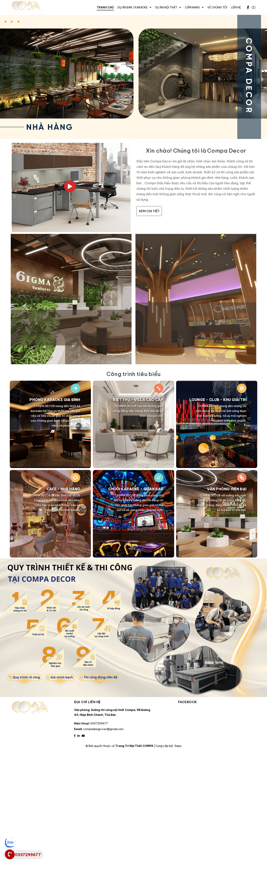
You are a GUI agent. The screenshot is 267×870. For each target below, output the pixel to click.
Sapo (178, 746)
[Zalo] (10, 843)
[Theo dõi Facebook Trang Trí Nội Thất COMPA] (74, 735)
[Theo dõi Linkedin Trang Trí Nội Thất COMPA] (78, 735)
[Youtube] (253, 7)
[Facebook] (248, 7)
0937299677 (99, 723)
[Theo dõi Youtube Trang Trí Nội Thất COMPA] (83, 735)
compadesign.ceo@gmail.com (103, 729)
